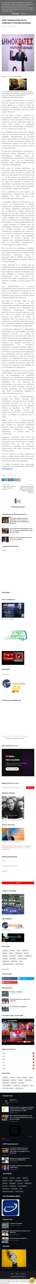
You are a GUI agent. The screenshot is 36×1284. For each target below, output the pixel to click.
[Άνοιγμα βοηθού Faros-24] (32, 1280)
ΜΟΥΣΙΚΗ (5, 956)
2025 (18, 1056)
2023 (18, 1062)
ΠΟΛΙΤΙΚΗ (13, 475)
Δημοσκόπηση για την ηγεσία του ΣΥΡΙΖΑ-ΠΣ (20, 1000)
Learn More (15, 13)
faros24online (22, 1276)
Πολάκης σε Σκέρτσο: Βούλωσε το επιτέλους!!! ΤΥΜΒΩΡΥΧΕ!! (20, 1159)
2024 (18, 1059)
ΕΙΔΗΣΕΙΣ (5, 953)
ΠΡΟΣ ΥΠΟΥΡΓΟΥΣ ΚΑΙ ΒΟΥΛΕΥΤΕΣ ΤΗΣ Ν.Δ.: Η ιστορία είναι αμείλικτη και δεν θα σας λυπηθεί (21, 530)
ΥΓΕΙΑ (20, 961)
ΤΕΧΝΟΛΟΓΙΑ (6, 961)
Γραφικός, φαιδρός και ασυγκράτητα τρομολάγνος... (21, 1166)
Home (12, 1273)
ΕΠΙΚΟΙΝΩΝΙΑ (18, 953)
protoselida (22, 738)
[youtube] (10, 982)
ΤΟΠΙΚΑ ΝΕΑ (14, 961)
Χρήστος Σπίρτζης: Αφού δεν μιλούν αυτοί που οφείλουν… (21, 538)
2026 (18, 1053)
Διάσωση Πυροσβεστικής (9, 846)
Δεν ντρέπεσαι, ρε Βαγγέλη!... (19, 1006)
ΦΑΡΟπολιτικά (19, 964)
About (17, 1273)
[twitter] (26, 978)
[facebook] (10, 978)
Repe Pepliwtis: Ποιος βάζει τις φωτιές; (13, 847)
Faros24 (5, 26)
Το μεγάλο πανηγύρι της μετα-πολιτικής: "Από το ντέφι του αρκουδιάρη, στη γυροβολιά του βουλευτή (19, 520)
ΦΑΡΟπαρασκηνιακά (8, 964)
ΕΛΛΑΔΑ (11, 953)
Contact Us (23, 1273)
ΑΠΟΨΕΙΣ (7, 475)
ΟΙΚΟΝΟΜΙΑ (12, 956)
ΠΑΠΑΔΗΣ (20, 956)
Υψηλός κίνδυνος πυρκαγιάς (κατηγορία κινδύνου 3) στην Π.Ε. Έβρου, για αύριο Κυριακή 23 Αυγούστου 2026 (22, 1108)
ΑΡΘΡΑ (18, 950)
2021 (18, 1068)
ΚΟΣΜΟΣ (26, 953)
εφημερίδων (16, 738)
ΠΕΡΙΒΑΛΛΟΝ (28, 956)
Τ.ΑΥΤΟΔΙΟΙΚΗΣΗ (22, 958)
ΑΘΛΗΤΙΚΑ (5, 950)
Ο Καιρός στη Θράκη (16, 992)
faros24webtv (5, 969)
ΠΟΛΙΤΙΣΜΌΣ (13, 958)
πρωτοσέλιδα (9, 738)
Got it (23, 13)
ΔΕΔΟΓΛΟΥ (25, 950)
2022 (18, 1065)
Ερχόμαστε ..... (14, 1100)
